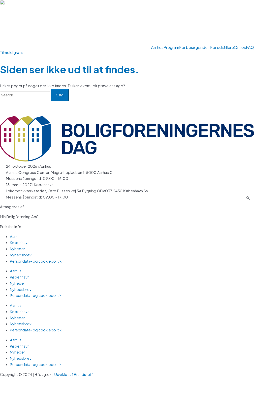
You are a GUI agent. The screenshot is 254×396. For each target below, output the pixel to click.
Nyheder (17, 248)
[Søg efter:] (25, 94)
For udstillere (222, 47)
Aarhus (157, 47)
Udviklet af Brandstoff (74, 374)
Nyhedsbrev (21, 254)
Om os (240, 47)
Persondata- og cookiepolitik (36, 261)
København (20, 242)
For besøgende (193, 47)
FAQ (250, 47)
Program (171, 47)
